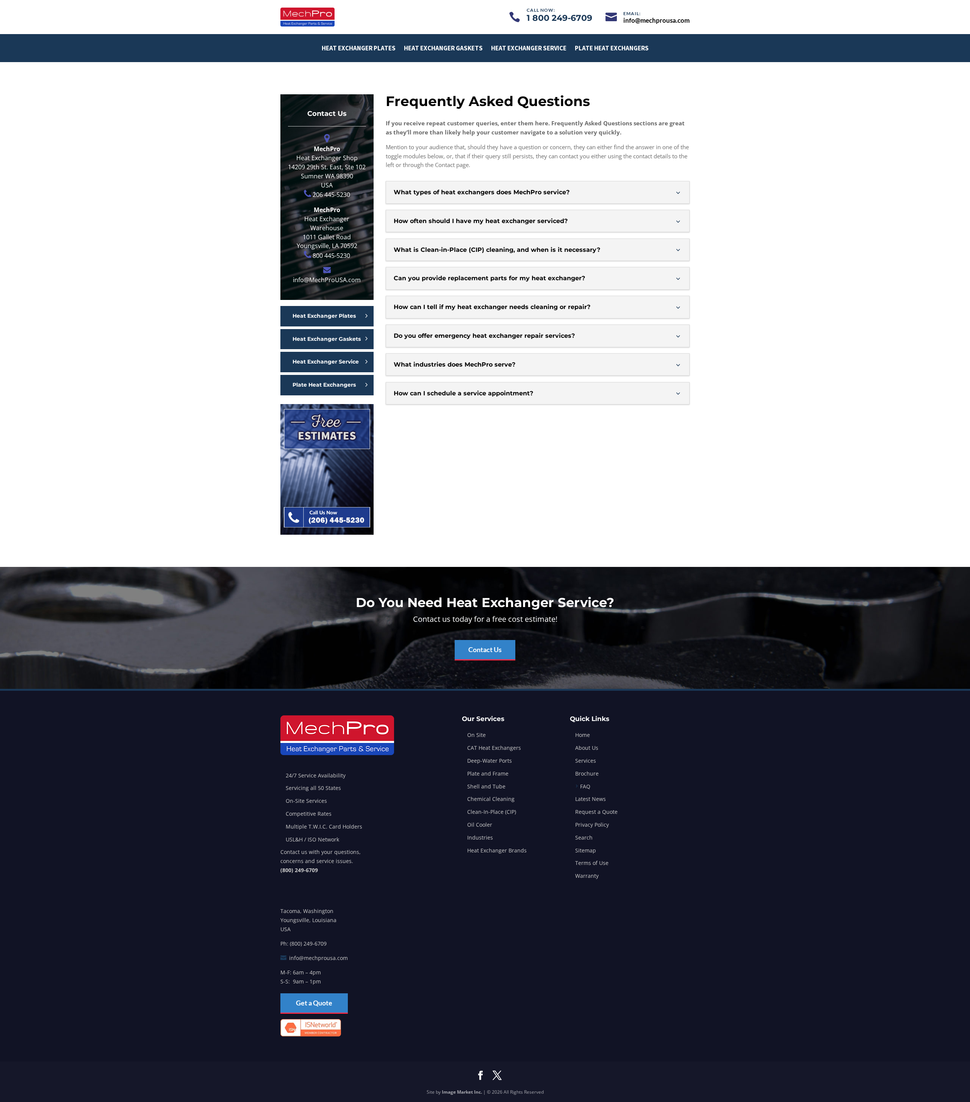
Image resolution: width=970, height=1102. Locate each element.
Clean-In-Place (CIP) (491, 811)
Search (584, 837)
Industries (480, 837)
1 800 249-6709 (559, 18)
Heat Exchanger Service (528, 48)
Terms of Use (592, 862)
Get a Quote (314, 1003)
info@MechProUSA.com (327, 280)
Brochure (587, 773)
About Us (586, 747)
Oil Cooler (479, 824)
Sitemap (585, 850)
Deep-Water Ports (489, 760)
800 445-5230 (331, 255)
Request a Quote (596, 811)
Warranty (587, 875)
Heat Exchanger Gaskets (443, 48)
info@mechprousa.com (318, 958)
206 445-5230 (331, 194)
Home (582, 734)
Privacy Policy (592, 824)
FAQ (585, 786)
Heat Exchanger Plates (359, 48)
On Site (476, 734)
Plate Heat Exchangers (612, 48)
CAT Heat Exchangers (494, 747)
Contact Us (485, 649)
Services (585, 760)
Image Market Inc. (462, 1092)
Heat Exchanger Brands (497, 850)
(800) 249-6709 (299, 870)
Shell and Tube (486, 786)
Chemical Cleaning (491, 798)
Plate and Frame (487, 773)
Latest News (590, 798)
